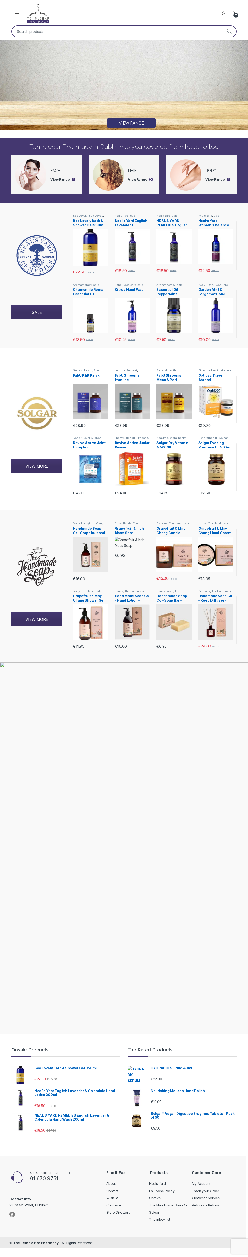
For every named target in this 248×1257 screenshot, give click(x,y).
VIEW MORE (36, 466)
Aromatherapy (82, 285)
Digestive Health (209, 370)
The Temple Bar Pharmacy (36, 1243)
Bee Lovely (80, 215)
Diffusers (204, 591)
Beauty (161, 438)
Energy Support (125, 438)
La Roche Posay (162, 1191)
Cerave (155, 1198)
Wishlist (112, 1198)
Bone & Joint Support (87, 438)
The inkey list (159, 1219)
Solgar (223, 438)
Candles (162, 523)
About (111, 1184)
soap (169, 591)
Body (201, 285)
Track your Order (205, 1191)
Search (229, 31)
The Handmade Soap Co (128, 525)
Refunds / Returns (206, 1205)
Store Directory (118, 1212)
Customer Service (206, 1198)
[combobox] (117, 31)
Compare (113, 1205)
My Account (201, 1184)
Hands (127, 523)
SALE (37, 312)
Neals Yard (122, 215)
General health (82, 370)
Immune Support (126, 370)
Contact (112, 1191)
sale (133, 215)
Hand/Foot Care (125, 285)
